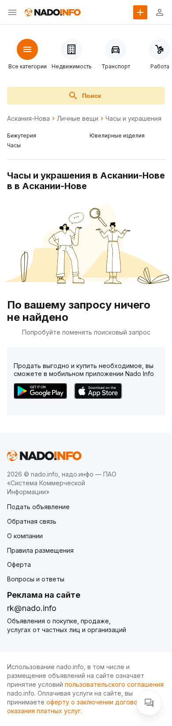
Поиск (91, 95)
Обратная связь (31, 521)
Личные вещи (77, 118)
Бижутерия (21, 135)
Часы (14, 145)
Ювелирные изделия (117, 135)
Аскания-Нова (28, 118)
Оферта (19, 564)
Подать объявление (38, 506)
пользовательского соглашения (114, 684)
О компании (25, 536)
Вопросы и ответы (35, 579)
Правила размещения (40, 550)
